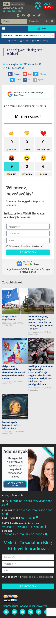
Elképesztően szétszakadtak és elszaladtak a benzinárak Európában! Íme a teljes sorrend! (13, 372)
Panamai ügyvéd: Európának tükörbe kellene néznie (11, 425)
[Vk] (34, 15)
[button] (4, 28)
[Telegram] (28, 15)
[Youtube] (23, 15)
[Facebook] (18, 15)
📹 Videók (42, 28)
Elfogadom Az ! (26, 246)
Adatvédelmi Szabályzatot (31, 246)
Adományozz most (15, 484)
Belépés (6, 11)
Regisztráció (17, 11)
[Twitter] (39, 15)
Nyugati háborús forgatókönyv (10, 318)
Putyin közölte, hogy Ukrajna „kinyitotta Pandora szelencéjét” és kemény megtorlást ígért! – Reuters (40, 322)
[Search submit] (52, 21)
